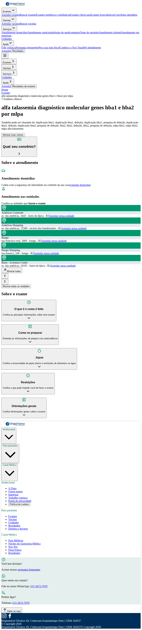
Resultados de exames (23, 86)
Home (4, 89)
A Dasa (12, 488)
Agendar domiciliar (80, 184)
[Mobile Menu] (4, 56)
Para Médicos (15, 540)
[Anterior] (4, 276)
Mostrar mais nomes (13, 135)
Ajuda (5, 44)
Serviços (7, 29)
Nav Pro (12, 546)
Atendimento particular (39, 32)
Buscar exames (28, 14)
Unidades (6, 38)
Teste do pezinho (89, 32)
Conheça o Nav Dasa (71, 47)
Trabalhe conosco (18, 497)
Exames (7, 11)
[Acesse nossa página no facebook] (9, 617)
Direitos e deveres (18, 528)
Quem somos (15, 491)
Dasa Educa (14, 549)
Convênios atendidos (125, 14)
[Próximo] (4, 282)
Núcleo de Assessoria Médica (24, 543)
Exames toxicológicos (102, 14)
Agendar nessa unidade (61, 215)
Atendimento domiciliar (14, 32)
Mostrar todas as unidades (16, 286)
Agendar (6, 50)
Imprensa (13, 494)
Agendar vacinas (10, 23)
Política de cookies (19, 504)
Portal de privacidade (19, 500)
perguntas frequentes (29, 569)
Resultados (18, 51)
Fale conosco (8, 47)
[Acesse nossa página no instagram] (4, 617)
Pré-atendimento (92, 47)
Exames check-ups (80, 14)
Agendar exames (10, 14)
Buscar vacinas (28, 23)
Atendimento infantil (110, 32)
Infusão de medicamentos (66, 32)
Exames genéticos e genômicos (53, 14)
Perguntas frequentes (27, 47)
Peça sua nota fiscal (49, 47)
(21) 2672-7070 (38, 586)
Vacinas (7, 20)
